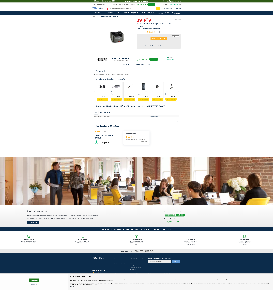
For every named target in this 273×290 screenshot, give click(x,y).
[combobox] (135, 8)
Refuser (72, 286)
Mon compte (169, 8)
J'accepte (34, 280)
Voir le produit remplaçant (159, 38)
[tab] (136, 71)
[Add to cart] (102, 99)
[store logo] (100, 9)
